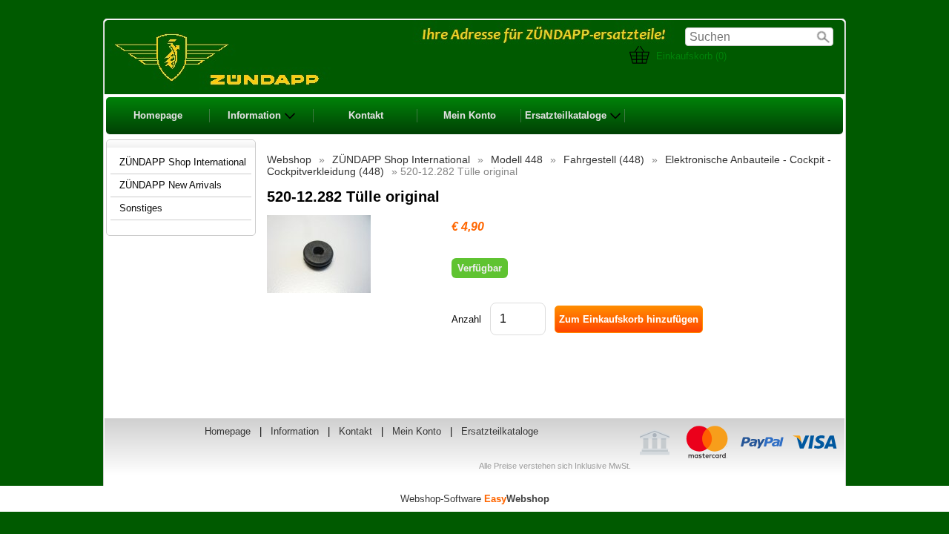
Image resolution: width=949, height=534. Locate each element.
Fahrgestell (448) (603, 159)
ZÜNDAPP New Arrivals (170, 185)
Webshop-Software (474, 498)
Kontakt (365, 115)
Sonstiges (140, 208)
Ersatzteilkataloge (565, 115)
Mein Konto (469, 115)
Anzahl (466, 319)
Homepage (157, 115)
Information (254, 115)
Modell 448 (517, 159)
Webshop (289, 159)
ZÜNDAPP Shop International (401, 159)
